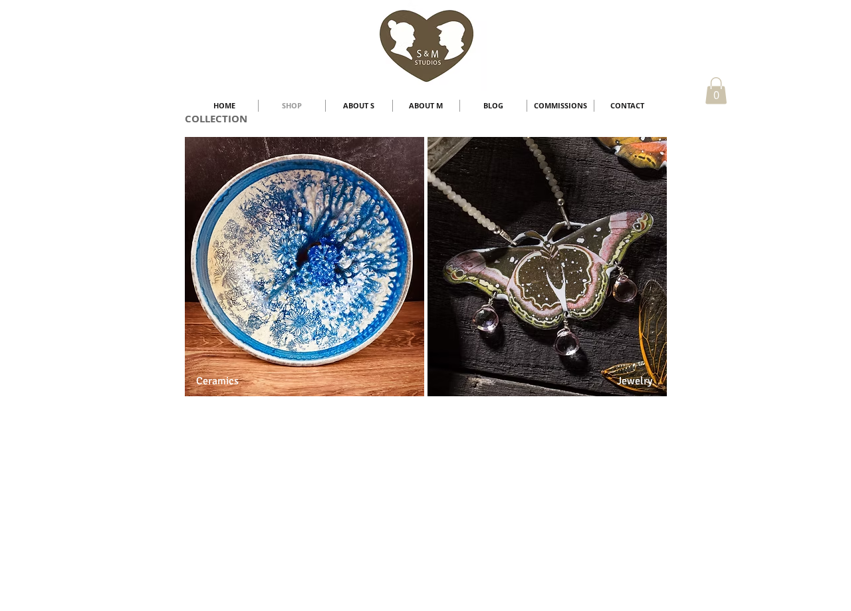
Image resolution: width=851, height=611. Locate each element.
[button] (716, 90)
